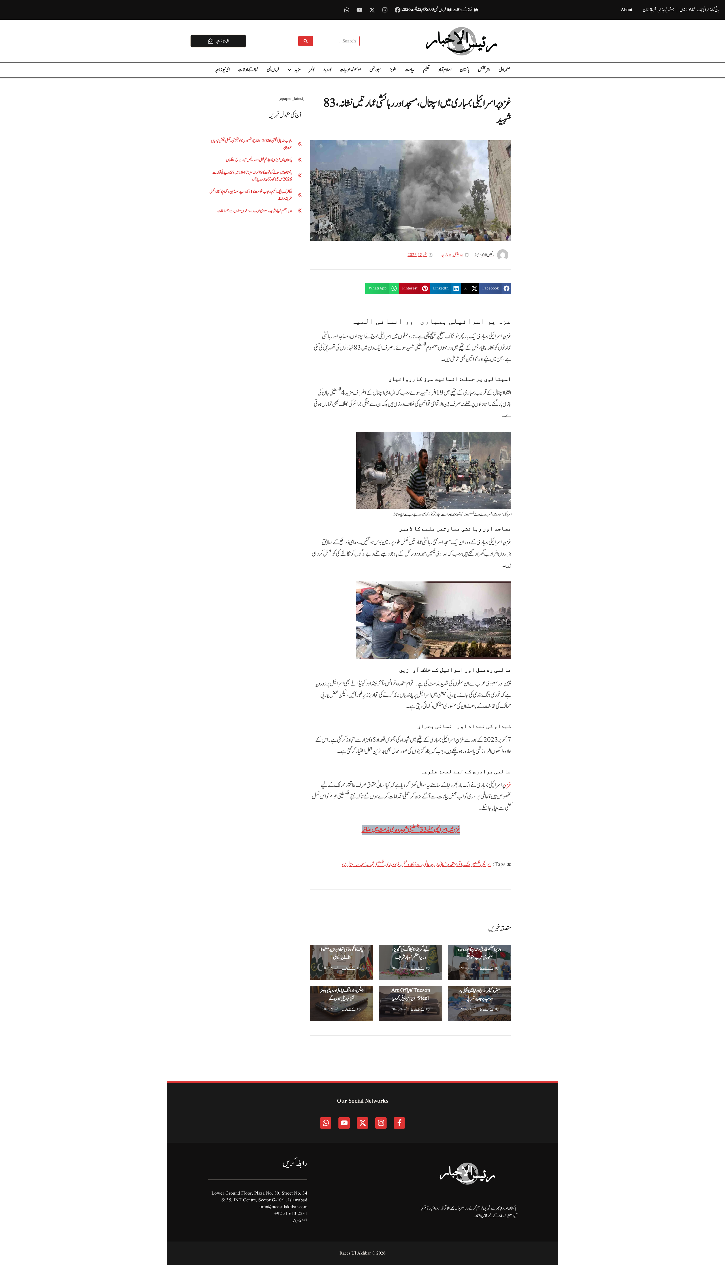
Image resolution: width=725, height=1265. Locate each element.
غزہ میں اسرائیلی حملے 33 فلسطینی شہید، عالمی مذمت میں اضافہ (411, 830)
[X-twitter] (372, 10)
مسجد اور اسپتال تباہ (354, 865)
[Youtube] (359, 10)
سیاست (409, 70)
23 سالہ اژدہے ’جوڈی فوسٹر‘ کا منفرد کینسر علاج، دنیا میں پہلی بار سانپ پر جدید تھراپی (479, 990)
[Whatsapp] (347, 10)
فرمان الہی (273, 70)
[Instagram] (385, 10)
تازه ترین (446, 255)
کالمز (311, 70)
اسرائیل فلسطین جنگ (477, 865)
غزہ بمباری (392, 865)
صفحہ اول (504, 70)
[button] (495, 288)
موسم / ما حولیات (350, 70)
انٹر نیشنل (484, 70)
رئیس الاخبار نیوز (486, 968)
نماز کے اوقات (248, 70)
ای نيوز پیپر (222, 70)
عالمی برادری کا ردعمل (415, 865)
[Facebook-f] (399, 1123)
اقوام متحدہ (455, 865)
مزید (297, 70)
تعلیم (426, 70)
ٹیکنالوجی (402, 991)
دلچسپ (472, 991)
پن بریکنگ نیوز (320, 950)
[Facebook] (398, 10)
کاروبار (327, 70)
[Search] (305, 41)
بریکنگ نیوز (472, 950)
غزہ (508, 785)
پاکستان (465, 70)
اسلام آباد (444, 70)
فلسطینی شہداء (375, 865)
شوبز (393, 70)
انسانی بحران (439, 865)
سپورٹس (375, 70)
